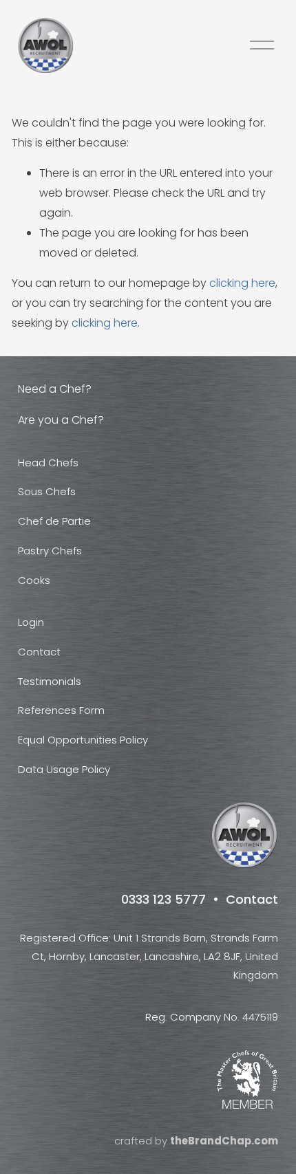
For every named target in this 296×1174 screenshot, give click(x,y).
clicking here (242, 283)
